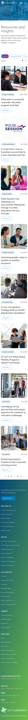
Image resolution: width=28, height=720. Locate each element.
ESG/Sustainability (6, 588)
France (3, 695)
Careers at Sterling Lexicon (8, 604)
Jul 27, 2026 (23, 194)
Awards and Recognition (7, 592)
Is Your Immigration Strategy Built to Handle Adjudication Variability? (13, 310)
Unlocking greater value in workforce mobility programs (14, 260)
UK (18, 695)
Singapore (12, 702)
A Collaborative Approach (8, 510)
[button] (21, 3)
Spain (14, 695)
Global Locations (5, 596)
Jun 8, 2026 (24, 401)
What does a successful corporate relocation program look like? (12, 102)
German (20, 678)
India (7, 702)
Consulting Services (6, 553)
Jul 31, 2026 (23, 144)
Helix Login (4, 646)
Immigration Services (7, 549)
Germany (8, 695)
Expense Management (7, 557)
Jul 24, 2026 (23, 252)
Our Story (3, 576)
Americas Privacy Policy (7, 650)
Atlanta (3, 688)
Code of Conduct (5, 627)
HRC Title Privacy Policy (8, 658)
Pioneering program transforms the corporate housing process (13, 462)
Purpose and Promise (7, 580)
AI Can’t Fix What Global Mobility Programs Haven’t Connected (13, 360)
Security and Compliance (8, 522)
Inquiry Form (4, 623)
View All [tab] (5, 56)
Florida (17, 688)
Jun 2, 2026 (24, 454)
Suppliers (4, 611)
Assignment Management (8, 561)
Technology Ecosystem (7, 526)
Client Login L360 (6, 642)
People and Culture (6, 514)
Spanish (8, 678)
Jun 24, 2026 (23, 302)
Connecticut (10, 688)
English (3, 678)
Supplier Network (6, 530)
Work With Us (6, 506)
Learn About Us (6, 572)
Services (4, 537)
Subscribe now (7, 498)
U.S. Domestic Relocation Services (10, 545)
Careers (3, 638)
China (2, 702)
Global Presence (5, 518)
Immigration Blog (16, 56)
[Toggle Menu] (24, 3)
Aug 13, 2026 (23, 94)
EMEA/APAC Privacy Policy (8, 654)
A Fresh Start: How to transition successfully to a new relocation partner (13, 152)
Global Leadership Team (8, 600)
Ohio (21, 688)
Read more (6, 110)
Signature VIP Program (7, 565)
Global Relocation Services (8, 541)
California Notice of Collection (9, 662)
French (14, 678)
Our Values (4, 584)
